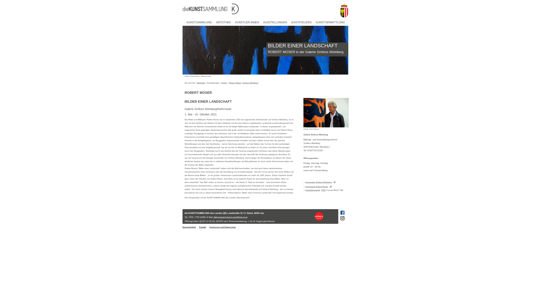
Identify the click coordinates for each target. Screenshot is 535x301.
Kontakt (202, 227)
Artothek (223, 22)
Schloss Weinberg (319, 182)
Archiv (224, 83)
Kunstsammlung (199, 22)
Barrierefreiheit (189, 227)
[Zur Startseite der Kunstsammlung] (260, 9)
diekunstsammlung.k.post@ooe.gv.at (230, 217)
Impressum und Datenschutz (222, 227)
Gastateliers (301, 22)
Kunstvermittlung (330, 22)
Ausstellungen (275, 22)
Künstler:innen (247, 22)
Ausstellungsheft (313, 190)
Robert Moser (317, 187)
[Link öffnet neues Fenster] (324, 216)
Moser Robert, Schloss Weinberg (243, 83)
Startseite (201, 83)
